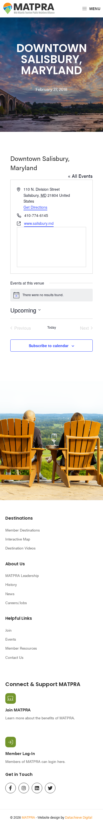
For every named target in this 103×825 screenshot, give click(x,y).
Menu (94, 8)
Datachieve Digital (78, 817)
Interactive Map (17, 539)
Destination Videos (20, 548)
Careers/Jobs (16, 602)
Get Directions (35, 207)
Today (51, 327)
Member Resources (21, 648)
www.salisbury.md (39, 223)
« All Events (80, 176)
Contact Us (14, 657)
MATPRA (28, 817)
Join (8, 630)
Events (10, 639)
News (10, 593)
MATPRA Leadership (22, 575)
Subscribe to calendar (48, 345)
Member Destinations (22, 530)
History (11, 584)
